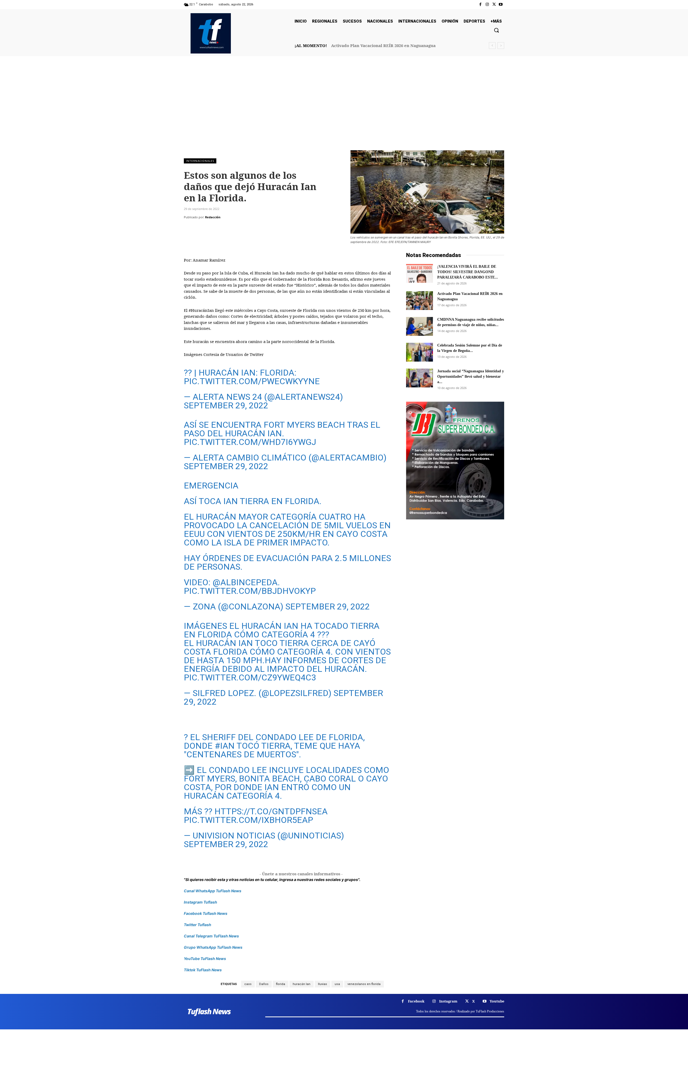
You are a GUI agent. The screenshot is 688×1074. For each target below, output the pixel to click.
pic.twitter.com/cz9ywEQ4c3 (250, 677)
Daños (263, 984)
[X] (494, 4)
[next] (500, 45)
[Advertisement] (344, 110)
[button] (496, 30)
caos (248, 984)
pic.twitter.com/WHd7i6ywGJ (250, 442)
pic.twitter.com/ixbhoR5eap (248, 820)
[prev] (492, 45)
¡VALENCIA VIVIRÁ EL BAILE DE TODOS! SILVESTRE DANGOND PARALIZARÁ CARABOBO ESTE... (467, 272)
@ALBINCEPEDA (245, 582)
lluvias (322, 984)
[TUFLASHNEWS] (211, 33)
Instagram (448, 1001)
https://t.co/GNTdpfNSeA (271, 811)
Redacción (212, 217)
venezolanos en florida (364, 984)
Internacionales (200, 161)
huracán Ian (301, 984)
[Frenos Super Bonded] (455, 460)
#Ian (225, 746)
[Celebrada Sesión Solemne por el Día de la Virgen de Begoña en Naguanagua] (419, 352)
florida (280, 984)
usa (337, 984)
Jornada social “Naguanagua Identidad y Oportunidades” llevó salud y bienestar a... (470, 376)
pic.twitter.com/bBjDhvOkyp (250, 591)
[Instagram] (487, 4)
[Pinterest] (214, 228)
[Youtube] (500, 4)
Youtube (497, 1001)
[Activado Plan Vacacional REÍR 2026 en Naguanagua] (419, 300)
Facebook (416, 1001)
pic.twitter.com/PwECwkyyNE (252, 381)
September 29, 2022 (226, 405)
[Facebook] (480, 4)
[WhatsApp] (226, 228)
